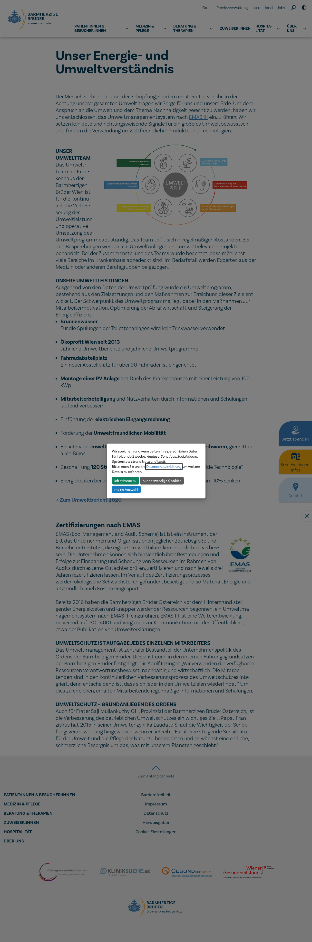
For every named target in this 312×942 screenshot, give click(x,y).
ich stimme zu (125, 480)
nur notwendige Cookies (162, 480)
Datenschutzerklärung (164, 466)
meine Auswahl (126, 489)
